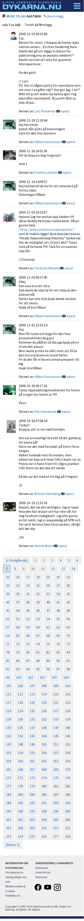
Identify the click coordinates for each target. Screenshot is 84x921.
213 (8, 836)
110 (67, 686)
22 (7, 585)
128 (67, 711)
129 (8, 719)
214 (20, 836)
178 (20, 786)
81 (38, 652)
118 (20, 702)
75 (48, 644)
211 (55, 828)
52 (28, 619)
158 (67, 753)
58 (18, 627)
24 (28, 585)
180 (44, 786)
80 (28, 652)
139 (55, 727)
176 (67, 778)
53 (38, 619)
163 (55, 761)
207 (8, 828)
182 (67, 786)
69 (58, 635)
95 (38, 669)
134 (67, 719)
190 (20, 803)
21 (68, 577)
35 (68, 594)
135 (8, 727)
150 (44, 744)
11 (43, 569)
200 (67, 811)
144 (44, 736)
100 (18, 677)
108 (44, 686)
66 (28, 635)
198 (44, 811)
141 (8, 736)
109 (55, 686)
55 (58, 619)
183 (8, 794)
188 (67, 794)
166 (20, 769)
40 (48, 602)
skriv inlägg (55, 16)
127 (55, 711)
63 (68, 627)
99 (7, 677)
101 (30, 677)
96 (48, 669)
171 (8, 778)
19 (48, 577)
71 (7, 644)
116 (67, 694)
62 (58, 627)
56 (68, 619)
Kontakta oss (12, 895)
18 (38, 577)
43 (7, 610)
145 (55, 736)
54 (48, 619)
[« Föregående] (17, 560)
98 (68, 669)
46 (38, 610)
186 (44, 794)
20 (58, 577)
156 (44, 753)
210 (44, 828)
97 (58, 669)
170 (67, 769)
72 (18, 644)
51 (18, 619)
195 (8, 811)
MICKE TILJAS (16, 16)
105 (8, 686)
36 (7, 602)
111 (8, 694)
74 (38, 644)
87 (28, 661)
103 (54, 677)
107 (32, 686)
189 (8, 803)
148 (20, 744)
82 (48, 652)
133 (55, 719)
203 (32, 819)
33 (48, 594)
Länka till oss (42, 872)
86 (18, 661)
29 (7, 594)
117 (8, 702)
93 (18, 669)
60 (38, 627)
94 (28, 669)
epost (65, 111)
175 (55, 778)
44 (18, 610)
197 (32, 811)
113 (32, 694)
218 (67, 836)
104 (66, 677)
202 (20, 819)
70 (68, 635)
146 (67, 736)
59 (28, 627)
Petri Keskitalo (45, 411)
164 (67, 761)
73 (28, 644)
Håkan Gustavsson (47, 142)
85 (7, 661)
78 (7, 652)
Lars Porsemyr (44, 111)
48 (58, 610)
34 (58, 594)
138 (44, 727)
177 (8, 786)
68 (48, 635)
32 (38, 594)
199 (55, 811)
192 (44, 803)
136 (20, 727)
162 (44, 761)
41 (58, 602)
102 (42, 677)
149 (32, 744)
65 (18, 635)
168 (44, 769)
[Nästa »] (12, 845)
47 (48, 610)
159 (8, 761)
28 (68, 585)
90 (58, 661)
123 (8, 711)
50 (7, 619)
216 (44, 836)
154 (20, 753)
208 (20, 828)
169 (55, 769)
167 (32, 769)
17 (28, 577)
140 (67, 727)
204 (44, 819)
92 (7, 669)
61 (48, 627)
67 (38, 635)
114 (44, 694)
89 (48, 661)
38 (28, 602)
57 (7, 627)
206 (67, 819)
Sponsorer (41, 877)
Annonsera (41, 868)
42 (68, 602)
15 (7, 577)
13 (63, 569)
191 (32, 803)
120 (44, 702)
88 (38, 661)
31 (28, 594)
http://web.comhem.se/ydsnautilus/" (47, 229)
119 (32, 702)
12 (53, 569)
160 (20, 761)
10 (33, 569)
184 (20, 794)
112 (20, 694)
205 (55, 819)
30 (18, 594)
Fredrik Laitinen (45, 172)
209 (32, 828)
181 (55, 786)
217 (55, 836)
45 (28, 610)
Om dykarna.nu (14, 872)
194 (67, 803)
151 (55, 744)
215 (32, 836)
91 (68, 661)
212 (67, 828)
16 (18, 577)
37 (18, 602)
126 (44, 711)
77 (68, 644)
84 (68, 652)
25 (38, 585)
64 (7, 635)
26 (48, 585)
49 (68, 610)
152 (67, 744)
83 (58, 652)
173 (32, 778)
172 (20, 778)
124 (20, 711)
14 (73, 569)
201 (8, 819)
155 (32, 753)
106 (20, 686)
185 (32, 794)
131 (32, 719)
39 (38, 602)
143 (32, 736)
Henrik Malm (43, 546)
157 (55, 753)
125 (32, 711)
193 (55, 803)
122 (67, 702)
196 (20, 811)
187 (55, 794)
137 (32, 727)
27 (58, 585)
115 (55, 694)
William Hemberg (47, 493)
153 (8, 753)
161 (32, 761)
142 (20, 736)
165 (8, 769)
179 (32, 786)
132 (44, 719)
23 (18, 585)
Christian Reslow (46, 268)
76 (58, 644)
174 (44, 778)
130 (20, 719)
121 (55, 702)
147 (8, 744)
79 (18, 652)
